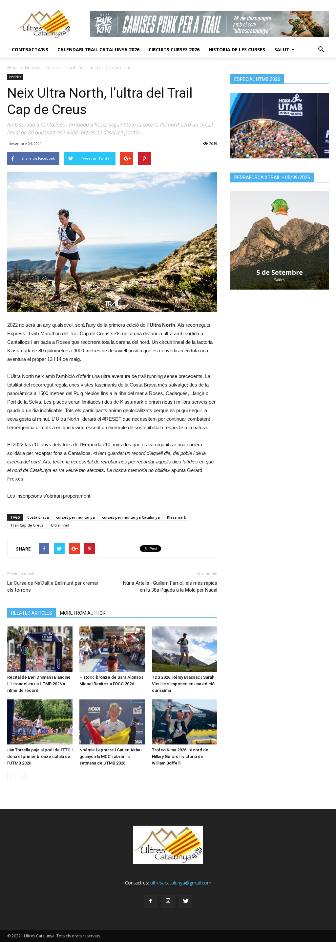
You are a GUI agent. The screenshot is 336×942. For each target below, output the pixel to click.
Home (13, 67)
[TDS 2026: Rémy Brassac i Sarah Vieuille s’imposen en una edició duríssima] (184, 648)
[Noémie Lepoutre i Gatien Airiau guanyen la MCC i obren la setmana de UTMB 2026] (112, 721)
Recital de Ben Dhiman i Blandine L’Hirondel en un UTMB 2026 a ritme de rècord (39, 684)
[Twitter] (185, 901)
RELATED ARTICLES (31, 613)
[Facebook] (150, 901)
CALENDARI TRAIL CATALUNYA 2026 (98, 49)
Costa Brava (38, 517)
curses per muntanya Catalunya (131, 517)
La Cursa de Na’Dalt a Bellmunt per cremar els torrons (52, 586)
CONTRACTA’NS (30, 49)
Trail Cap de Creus (27, 525)
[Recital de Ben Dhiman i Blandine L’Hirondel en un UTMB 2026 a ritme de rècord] (40, 648)
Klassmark (176, 517)
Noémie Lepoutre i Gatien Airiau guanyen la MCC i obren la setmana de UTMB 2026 (110, 756)
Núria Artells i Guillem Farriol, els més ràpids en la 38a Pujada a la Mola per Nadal (170, 586)
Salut (281, 49)
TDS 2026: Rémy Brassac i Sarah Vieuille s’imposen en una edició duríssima (183, 684)
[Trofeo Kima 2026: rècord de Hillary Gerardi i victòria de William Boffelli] (184, 721)
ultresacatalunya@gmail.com (180, 883)
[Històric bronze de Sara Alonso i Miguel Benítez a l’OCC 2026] (112, 648)
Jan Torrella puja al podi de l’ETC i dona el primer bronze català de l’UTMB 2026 (40, 756)
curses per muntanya (75, 517)
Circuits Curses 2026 (174, 49)
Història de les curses (237, 49)
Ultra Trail (60, 525)
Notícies (32, 67)
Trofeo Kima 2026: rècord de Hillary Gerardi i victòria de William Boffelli (180, 756)
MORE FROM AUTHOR (83, 613)
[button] (321, 50)
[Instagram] (168, 901)
